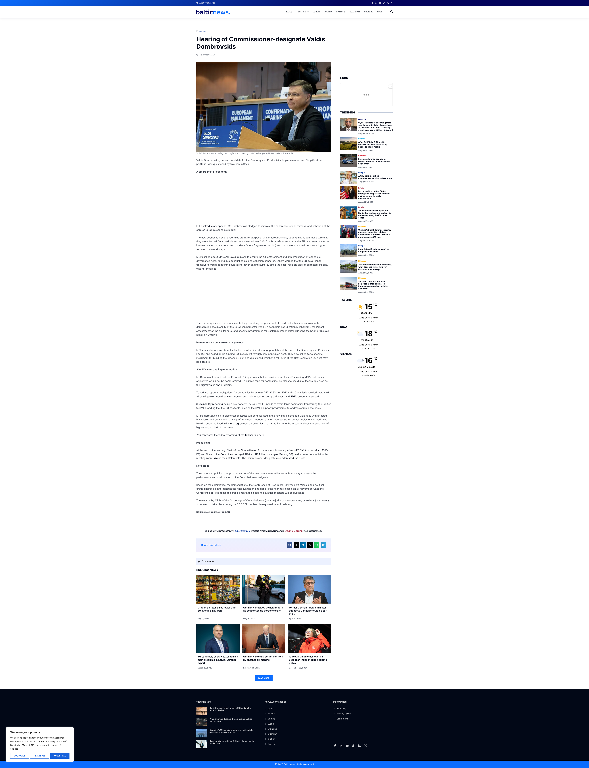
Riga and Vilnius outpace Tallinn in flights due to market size (232, 742)
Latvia (361, 188)
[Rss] (388, 3)
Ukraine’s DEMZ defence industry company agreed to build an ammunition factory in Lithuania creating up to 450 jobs (374, 233)
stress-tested (234, 396)
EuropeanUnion (242, 531)
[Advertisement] (263, 198)
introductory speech (214, 226)
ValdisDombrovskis (313, 531)
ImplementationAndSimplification (267, 531)
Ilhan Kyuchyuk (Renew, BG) (277, 454)
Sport (380, 12)
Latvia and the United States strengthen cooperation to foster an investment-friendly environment (374, 195)
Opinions (340, 12)
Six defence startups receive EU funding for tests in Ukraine (230, 709)
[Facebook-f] (372, 3)
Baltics (302, 12)
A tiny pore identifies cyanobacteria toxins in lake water (375, 177)
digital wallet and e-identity (216, 384)
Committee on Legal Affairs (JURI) (240, 454)
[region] (40, 744)
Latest (289, 12)
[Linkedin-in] (376, 3)
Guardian (355, 12)
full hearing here (254, 435)
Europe (316, 12)
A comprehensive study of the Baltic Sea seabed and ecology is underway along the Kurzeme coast (374, 214)
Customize (19, 756)
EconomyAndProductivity (221, 531)
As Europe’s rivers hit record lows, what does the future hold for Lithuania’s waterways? (375, 267)
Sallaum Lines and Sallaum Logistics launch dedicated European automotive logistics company (373, 285)
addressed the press (293, 458)
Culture (368, 12)
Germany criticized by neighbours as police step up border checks (263, 609)
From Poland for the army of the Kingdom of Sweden (373, 250)
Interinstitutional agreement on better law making (245, 423)
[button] (289, 545)
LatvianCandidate (293, 531)
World (328, 12)
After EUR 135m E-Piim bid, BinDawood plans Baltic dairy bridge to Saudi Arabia (372, 144)
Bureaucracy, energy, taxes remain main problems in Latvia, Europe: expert (218, 660)
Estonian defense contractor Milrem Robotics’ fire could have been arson (374, 161)
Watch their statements (227, 458)
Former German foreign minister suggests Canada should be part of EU (308, 611)
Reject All (39, 756)
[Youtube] (380, 3)
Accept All (60, 756)
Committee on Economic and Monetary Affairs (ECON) (272, 450)
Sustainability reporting (209, 403)
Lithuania (362, 226)
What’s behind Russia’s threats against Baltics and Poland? (231, 720)
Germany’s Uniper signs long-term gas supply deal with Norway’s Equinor (231, 731)
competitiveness (275, 396)
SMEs (294, 396)
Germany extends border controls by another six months (263, 658)
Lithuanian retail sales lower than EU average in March (217, 609)
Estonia (361, 139)
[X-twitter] (392, 3)
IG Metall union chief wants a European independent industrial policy (308, 660)
